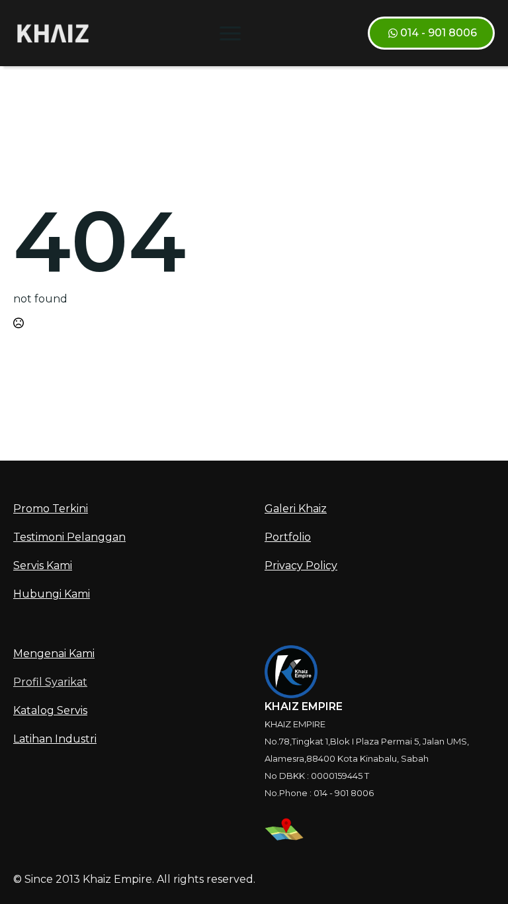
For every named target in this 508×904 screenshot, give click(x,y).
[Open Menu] (230, 33)
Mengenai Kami (54, 653)
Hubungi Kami (51, 594)
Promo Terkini (50, 508)
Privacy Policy (301, 565)
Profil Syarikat (50, 682)
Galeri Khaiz (296, 508)
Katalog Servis (50, 710)
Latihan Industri (55, 739)
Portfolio (288, 537)
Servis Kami (42, 565)
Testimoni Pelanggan (69, 537)
